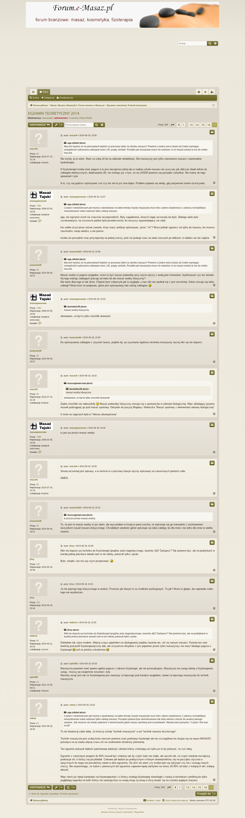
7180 (38, 206)
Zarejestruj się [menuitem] (213, 93)
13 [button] (191, 125)
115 (38, 564)
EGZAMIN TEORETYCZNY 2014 (53, 113)
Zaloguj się (49, 98)
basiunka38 (35, 265)
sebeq (33, 718)
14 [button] (196, 125)
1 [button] (183, 125)
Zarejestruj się (66, 98)
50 (37, 154)
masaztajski (47, 118)
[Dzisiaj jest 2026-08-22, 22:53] (213, 105)
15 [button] (202, 125)
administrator (61, 118)
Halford (33, 636)
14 (37, 682)
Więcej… (34, 93)
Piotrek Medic (85, 118)
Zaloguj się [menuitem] (206, 93)
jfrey (32, 559)
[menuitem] (199, 92)
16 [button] (208, 125)
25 (37, 270)
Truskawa (73, 118)
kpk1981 (34, 677)
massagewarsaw (38, 201)
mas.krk (34, 149)
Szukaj (35, 98)
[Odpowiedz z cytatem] (212, 132)
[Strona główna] (122, 15)
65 (37, 640)
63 (37, 723)
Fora (45, 92)
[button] (172, 125)
